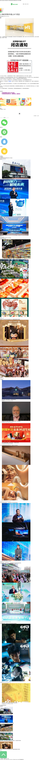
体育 (5, 0)
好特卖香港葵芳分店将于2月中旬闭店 (8, 92)
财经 (13, 0)
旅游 (6, 0)
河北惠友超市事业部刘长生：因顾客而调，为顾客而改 (11, 93)
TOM (2, 422)
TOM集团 (1, 758)
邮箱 (20, 0)
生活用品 (9, 81)
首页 (0, 0)
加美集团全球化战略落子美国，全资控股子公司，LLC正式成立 (11, 421)
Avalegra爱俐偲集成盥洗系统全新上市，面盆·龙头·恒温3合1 (9, 445)
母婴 (9, 0)
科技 (19, 0)
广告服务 (4, 758)
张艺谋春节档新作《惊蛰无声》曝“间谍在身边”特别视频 (8, 623)
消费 (16, 0)
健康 (14, 0)
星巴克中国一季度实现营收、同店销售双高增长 (9, 399)
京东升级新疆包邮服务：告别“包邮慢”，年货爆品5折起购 (10, 442)
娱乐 (3, 0)
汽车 (17, 0)
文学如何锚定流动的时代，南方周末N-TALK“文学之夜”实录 (8, 502)
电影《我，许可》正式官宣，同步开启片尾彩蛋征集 (9, 702)
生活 (8, 0)
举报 (0, 108)
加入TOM (7, 758)
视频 (11, 0)
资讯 (2, 0)
